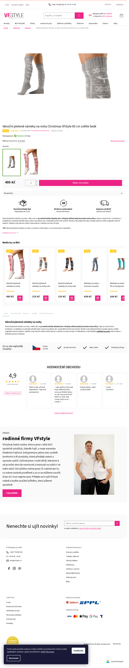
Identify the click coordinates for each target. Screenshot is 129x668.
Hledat (79, 15)
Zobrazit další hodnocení (63, 413)
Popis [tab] (6, 313)
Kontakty (9, 623)
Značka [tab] (34, 313)
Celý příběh (12, 493)
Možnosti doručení (118, 141)
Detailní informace (9, 233)
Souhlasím (78, 650)
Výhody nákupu (71, 560)
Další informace (47, 651)
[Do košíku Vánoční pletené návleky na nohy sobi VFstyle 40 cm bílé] (46, 298)
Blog (27, 5)
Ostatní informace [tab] (46, 313)
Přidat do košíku (81, 183)
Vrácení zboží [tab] (16, 313)
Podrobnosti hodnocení (40, 131)
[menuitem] (6, 23)
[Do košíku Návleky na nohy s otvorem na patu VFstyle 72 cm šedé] (97, 298)
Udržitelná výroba (13, 610)
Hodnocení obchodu (13, 606)
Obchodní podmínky (13, 615)
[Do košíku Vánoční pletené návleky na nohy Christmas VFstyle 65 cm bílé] (20, 298)
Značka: (57, 131)
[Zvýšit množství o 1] (36, 181)
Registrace (119, 4)
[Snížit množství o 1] (36, 184)
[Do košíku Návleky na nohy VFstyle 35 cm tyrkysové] (123, 298)
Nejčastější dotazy (73, 573)
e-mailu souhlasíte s (82, 528)
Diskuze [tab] (26, 313)
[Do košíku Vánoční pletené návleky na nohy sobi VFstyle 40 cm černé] (71, 298)
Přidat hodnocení (12, 393)
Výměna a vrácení (72, 569)
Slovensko (117, 644)
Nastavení (13, 658)
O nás (7, 5)
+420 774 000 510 (16, 552)
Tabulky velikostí (72, 556)
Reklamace (70, 565)
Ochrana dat (10, 619)
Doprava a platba (17, 5)
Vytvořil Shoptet (117, 661)
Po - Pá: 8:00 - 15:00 (13, 556)
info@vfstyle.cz (16, 560)
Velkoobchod (71, 577)
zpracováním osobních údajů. (90, 528)
